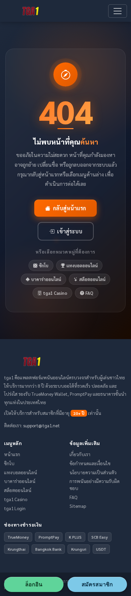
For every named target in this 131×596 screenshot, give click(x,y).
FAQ (89, 293)
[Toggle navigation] (117, 11)
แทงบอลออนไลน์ (82, 265)
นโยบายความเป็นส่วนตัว (93, 472)
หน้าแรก (12, 454)
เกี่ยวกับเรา (80, 454)
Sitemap (78, 506)
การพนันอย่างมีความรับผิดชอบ (95, 484)
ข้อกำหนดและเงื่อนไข (90, 463)
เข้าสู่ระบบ (69, 231)
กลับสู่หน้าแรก (69, 208)
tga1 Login (15, 508)
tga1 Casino (55, 293)
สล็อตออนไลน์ (92, 279)
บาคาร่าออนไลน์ (46, 279)
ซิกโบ (43, 265)
